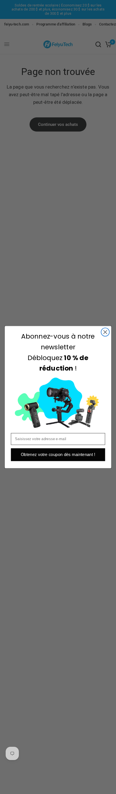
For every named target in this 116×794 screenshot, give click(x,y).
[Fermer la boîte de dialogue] (105, 332)
